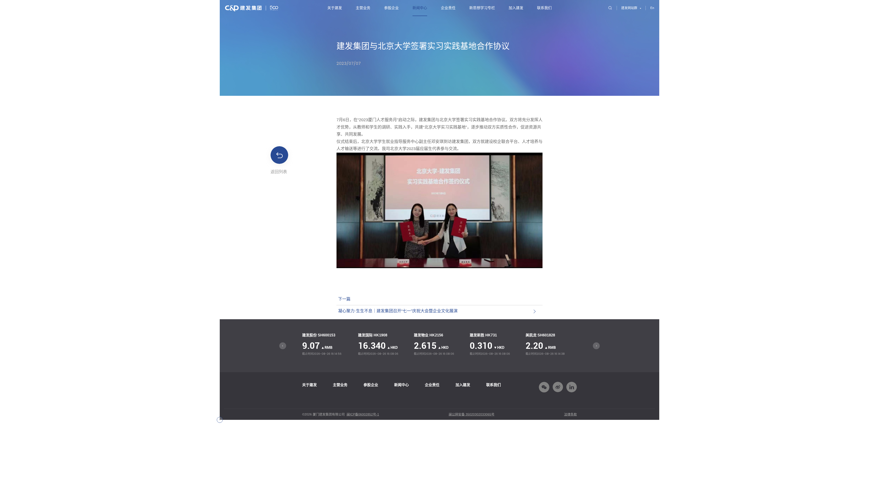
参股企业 (391, 8)
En (652, 8)
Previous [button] (282, 345)
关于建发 (334, 8)
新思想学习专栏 (482, 8)
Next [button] (596, 345)
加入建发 (516, 8)
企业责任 (448, 8)
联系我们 (544, 8)
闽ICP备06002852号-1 (363, 414)
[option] (328, 344)
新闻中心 (419, 8)
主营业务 (363, 8)
